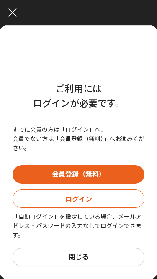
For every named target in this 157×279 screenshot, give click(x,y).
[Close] (80, 12)
